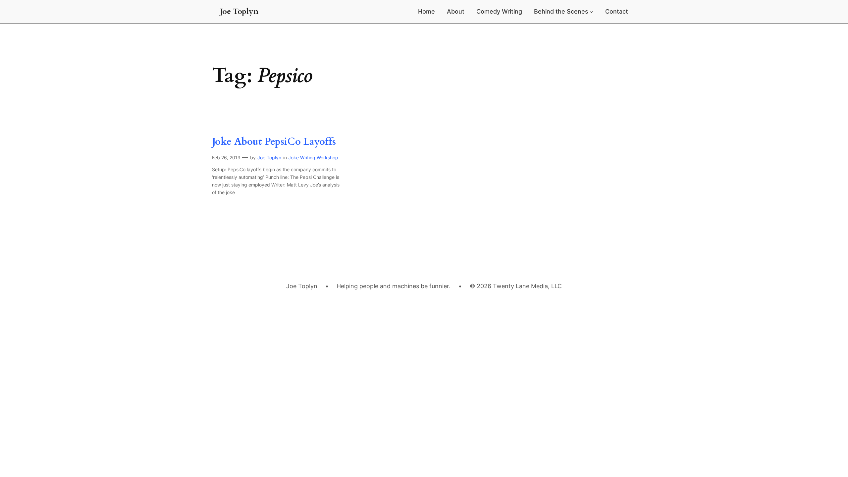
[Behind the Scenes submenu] (591, 12)
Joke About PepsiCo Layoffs (274, 142)
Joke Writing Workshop (313, 157)
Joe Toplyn (239, 11)
